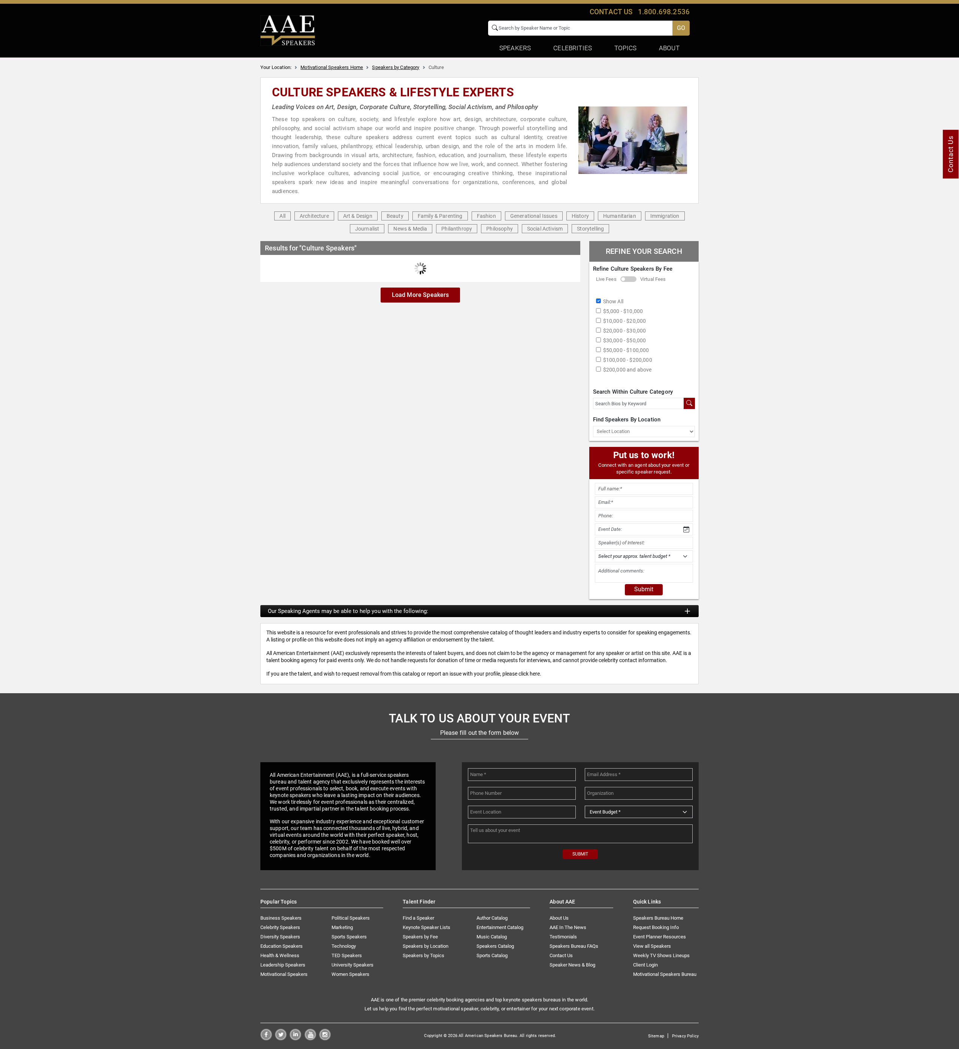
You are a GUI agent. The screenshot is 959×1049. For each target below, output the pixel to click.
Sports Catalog (492, 955)
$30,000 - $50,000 (624, 340)
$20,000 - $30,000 (624, 331)
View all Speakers (652, 946)
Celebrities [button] (572, 48)
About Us (559, 918)
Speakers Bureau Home (658, 918)
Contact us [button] (611, 11)
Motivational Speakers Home (331, 67)
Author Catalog (492, 918)
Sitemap (656, 1036)
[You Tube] (310, 1038)
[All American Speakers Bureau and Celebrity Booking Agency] (287, 30)
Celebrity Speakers (280, 927)
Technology (344, 946)
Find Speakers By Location (627, 419)
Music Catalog (492, 937)
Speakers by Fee (420, 937)
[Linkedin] (295, 1038)
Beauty (395, 216)
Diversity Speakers (280, 937)
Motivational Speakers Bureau (664, 974)
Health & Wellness (279, 955)
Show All (613, 301)
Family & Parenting (440, 216)
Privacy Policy (685, 1036)
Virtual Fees (653, 279)
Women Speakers (350, 974)
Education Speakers (281, 946)
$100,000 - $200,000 (627, 360)
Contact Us (561, 955)
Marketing (342, 927)
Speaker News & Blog (572, 965)
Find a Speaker (418, 918)
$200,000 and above (627, 370)
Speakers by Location (425, 946)
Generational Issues (533, 216)
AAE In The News (568, 927)
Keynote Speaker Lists (426, 927)
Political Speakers (351, 918)
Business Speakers (281, 918)
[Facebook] (266, 1038)
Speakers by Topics (423, 955)
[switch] (628, 279)
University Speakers (352, 965)
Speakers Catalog (495, 946)
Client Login (645, 965)
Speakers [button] (515, 48)
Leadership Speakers (282, 965)
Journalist (367, 229)
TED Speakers (347, 955)
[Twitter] (281, 1038)
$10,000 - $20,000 (624, 321)
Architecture (314, 216)
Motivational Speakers (284, 974)
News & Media (410, 229)
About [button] (669, 48)
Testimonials (563, 937)
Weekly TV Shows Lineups (661, 955)
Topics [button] (625, 48)
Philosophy (499, 229)
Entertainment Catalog (500, 927)
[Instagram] (325, 1038)
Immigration (665, 216)
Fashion (486, 216)
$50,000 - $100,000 (626, 350)
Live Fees (606, 279)
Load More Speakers (420, 294)
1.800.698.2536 (664, 11)
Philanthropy (456, 229)
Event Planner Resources (659, 937)
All (282, 216)
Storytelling (590, 229)
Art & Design (357, 216)
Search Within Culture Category (633, 391)
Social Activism (545, 229)
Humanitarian (619, 216)
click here (529, 674)
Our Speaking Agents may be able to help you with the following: (348, 611)
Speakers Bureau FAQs (574, 946)
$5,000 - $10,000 (623, 311)
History (580, 216)
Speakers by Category (395, 67)
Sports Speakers (349, 937)
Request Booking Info (656, 927)
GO (681, 27)
